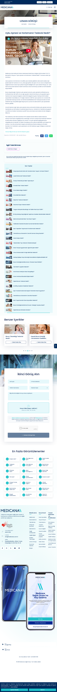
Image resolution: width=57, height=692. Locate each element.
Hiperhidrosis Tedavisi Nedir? (21, 281)
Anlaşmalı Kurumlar (31, 525)
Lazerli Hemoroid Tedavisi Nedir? (22, 176)
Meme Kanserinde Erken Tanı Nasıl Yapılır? (24, 219)
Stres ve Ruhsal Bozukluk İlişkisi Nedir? (23, 276)
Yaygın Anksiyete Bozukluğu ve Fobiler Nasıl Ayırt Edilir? (28, 209)
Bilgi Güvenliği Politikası (51, 527)
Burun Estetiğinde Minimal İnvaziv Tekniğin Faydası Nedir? (29, 305)
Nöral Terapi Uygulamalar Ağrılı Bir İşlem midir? (26, 247)
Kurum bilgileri (42, 528)
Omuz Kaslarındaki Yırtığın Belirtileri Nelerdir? (25, 252)
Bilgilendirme (39, 418)
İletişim (31, 548)
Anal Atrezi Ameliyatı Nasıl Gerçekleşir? (23, 271)
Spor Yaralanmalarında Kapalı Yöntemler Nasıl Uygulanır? (29, 291)
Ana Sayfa (24, 24)
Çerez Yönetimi (52, 547)
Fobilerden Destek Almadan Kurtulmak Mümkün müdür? (28, 224)
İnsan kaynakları (43, 517)
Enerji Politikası (42, 546)
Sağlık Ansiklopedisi (32, 532)
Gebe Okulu (42, 541)
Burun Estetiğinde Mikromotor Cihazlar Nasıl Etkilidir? (27, 262)
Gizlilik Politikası (51, 536)
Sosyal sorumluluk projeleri (41, 535)
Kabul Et (42, 689)
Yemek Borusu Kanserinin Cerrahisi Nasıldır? (25, 295)
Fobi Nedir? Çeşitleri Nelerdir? (21, 267)
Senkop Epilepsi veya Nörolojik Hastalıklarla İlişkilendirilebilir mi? (30, 257)
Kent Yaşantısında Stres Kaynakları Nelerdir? (25, 300)
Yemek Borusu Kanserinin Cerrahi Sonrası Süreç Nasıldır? (28, 233)
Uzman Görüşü (32, 24)
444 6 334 (7, 3)
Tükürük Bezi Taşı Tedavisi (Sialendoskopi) (24, 243)
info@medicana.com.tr (11, 537)
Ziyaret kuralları (42, 531)
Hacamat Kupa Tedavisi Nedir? (21, 204)
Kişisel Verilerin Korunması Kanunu (20, 418)
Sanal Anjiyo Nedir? (18, 238)
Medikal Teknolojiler (32, 538)
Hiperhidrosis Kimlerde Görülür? (21, 310)
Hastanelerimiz (32, 519)
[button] (24, 350)
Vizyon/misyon (42, 519)
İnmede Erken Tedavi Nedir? (20, 185)
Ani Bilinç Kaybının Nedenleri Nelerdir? (23, 286)
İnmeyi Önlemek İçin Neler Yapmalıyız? (23, 180)
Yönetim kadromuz (41, 525)
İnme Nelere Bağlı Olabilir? (20, 190)
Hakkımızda (32, 517)
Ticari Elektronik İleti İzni (52, 543)
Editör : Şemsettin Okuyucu (21, 135)
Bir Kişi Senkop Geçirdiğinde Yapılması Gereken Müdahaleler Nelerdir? (32, 214)
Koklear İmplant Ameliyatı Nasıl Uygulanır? (40, 337)
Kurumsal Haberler (31, 545)
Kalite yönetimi (42, 539)
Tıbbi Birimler (32, 522)
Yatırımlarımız (42, 522)
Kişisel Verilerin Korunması (51, 531)
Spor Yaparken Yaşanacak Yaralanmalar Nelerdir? (27, 228)
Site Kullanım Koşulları (51, 523)
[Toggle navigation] (54, 7)
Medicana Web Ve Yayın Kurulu (52, 540)
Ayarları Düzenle (14, 689)
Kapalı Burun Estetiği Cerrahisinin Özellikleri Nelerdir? (13, 337)
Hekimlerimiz (32, 528)
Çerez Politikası (14, 687)
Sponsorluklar (42, 544)
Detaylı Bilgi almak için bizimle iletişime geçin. (17, 132)
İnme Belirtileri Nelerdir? (19, 195)
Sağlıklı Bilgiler (32, 535)
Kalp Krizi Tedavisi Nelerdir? (20, 200)
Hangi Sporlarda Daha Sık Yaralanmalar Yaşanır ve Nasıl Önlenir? (31, 171)
